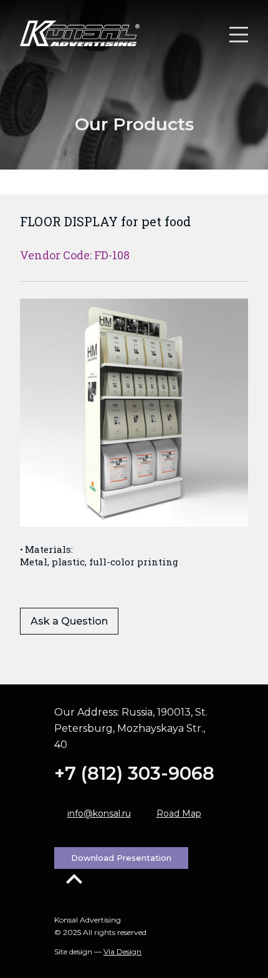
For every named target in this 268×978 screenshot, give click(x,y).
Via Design (122, 951)
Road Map (178, 813)
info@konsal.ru (99, 813)
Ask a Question (69, 621)
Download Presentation (121, 858)
